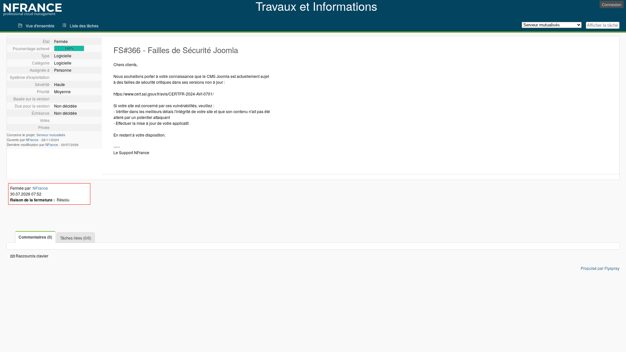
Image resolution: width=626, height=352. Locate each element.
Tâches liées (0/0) (75, 238)
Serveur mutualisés (51, 135)
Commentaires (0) (35, 237)
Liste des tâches (84, 25)
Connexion (611, 4)
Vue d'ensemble (40, 25)
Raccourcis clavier (31, 255)
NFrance (32, 140)
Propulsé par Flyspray (600, 268)
